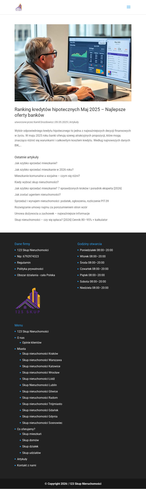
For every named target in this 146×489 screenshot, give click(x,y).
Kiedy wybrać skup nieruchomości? (37, 182)
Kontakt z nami (26, 465)
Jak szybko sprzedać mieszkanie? (36, 163)
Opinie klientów (31, 342)
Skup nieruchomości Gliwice (40, 391)
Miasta (21, 349)
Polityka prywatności (30, 269)
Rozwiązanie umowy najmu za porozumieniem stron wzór (51, 207)
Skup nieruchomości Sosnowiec (42, 423)
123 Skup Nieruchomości (33, 331)
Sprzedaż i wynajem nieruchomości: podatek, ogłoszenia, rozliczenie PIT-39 (62, 201)
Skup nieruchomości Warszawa (42, 360)
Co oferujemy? (26, 429)
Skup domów (30, 440)
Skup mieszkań (31, 434)
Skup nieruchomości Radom (40, 397)
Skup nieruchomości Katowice (41, 366)
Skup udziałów (31, 453)
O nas (20, 337)
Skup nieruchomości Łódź (38, 378)
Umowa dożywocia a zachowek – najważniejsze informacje (52, 213)
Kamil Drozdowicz (43, 122)
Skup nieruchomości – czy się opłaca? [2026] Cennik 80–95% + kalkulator (61, 219)
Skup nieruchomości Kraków (40, 353)
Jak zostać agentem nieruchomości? (38, 194)
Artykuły (74, 122)
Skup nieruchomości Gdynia (40, 416)
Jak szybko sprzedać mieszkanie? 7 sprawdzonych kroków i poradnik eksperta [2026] (68, 188)
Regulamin (24, 262)
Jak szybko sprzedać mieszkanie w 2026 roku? (44, 169)
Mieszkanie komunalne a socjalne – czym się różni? (47, 176)
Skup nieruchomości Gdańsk (40, 410)
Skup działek (30, 446)
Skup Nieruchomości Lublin (39, 385)
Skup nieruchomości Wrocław (40, 372)
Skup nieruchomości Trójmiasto (42, 404)
